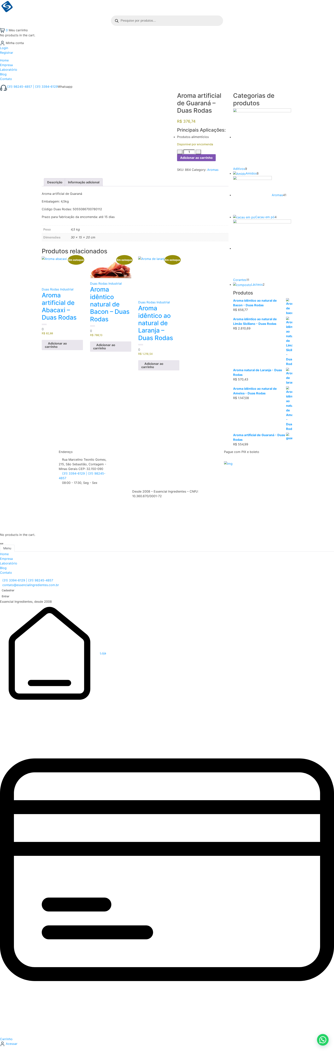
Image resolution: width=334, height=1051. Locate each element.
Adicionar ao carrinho (196, 158)
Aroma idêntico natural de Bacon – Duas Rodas (110, 304)
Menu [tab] (7, 548)
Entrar (5, 596)
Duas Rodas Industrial (57, 289)
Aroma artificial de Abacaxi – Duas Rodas (59, 306)
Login (4, 48)
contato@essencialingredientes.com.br (30, 585)
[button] (62, 345)
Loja (102, 653)
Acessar (11, 1044)
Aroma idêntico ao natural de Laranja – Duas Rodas (155, 323)
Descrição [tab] (54, 182)
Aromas (212, 170)
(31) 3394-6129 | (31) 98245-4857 (27, 580)
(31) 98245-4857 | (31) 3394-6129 (32, 87)
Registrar (6, 52)
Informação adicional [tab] (83, 182)
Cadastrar (8, 590)
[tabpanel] (167, 563)
